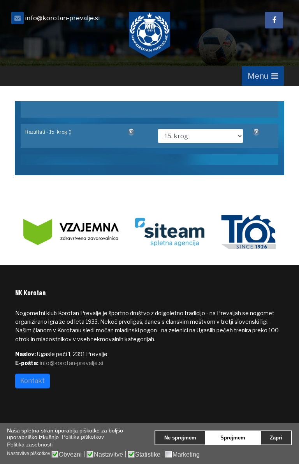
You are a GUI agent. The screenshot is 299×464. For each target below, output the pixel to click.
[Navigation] (263, 76)
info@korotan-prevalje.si (62, 18)
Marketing (186, 454)
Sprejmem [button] (232, 438)
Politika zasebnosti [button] (30, 444)
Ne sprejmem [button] (180, 438)
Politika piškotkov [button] (83, 437)
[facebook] (274, 20)
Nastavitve (108, 454)
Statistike (147, 454)
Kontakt (32, 381)
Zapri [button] (276, 438)
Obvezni (70, 454)
